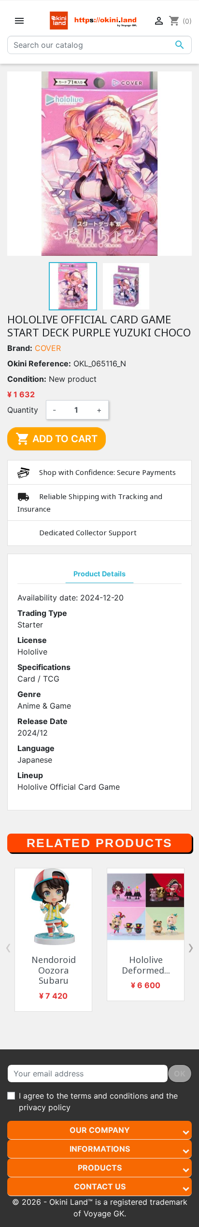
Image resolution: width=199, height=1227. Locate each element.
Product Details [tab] (99, 574)
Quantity (22, 410)
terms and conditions (109, 1096)
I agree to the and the (98, 1101)
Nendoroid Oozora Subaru (53, 970)
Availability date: (47, 597)
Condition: (26, 379)
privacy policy (45, 1107)
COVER (48, 348)
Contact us (100, 1186)
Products (100, 1167)
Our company (100, 1130)
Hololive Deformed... (146, 965)
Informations (100, 1149)
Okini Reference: (39, 363)
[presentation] (8, 947)
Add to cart (56, 439)
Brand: (19, 348)
